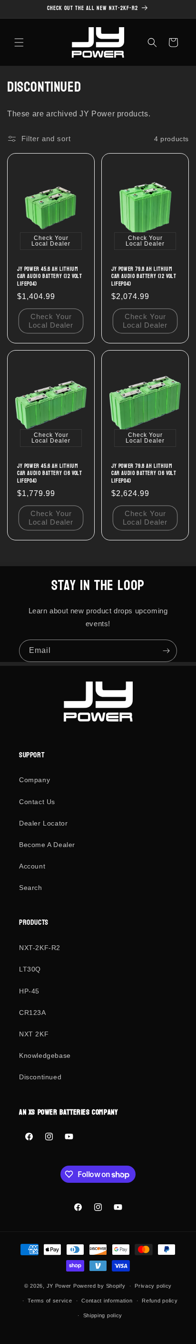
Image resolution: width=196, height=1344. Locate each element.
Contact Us (37, 802)
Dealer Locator (43, 823)
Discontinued (40, 1077)
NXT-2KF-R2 (39, 947)
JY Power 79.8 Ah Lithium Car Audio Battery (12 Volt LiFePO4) (143, 277)
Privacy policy (153, 1286)
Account (32, 866)
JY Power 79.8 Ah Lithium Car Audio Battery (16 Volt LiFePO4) (143, 474)
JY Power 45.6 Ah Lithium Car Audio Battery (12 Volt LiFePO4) (49, 277)
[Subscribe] (166, 651)
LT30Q (30, 969)
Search (30, 887)
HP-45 (29, 991)
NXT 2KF (34, 1034)
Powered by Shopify (99, 1286)
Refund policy (159, 1300)
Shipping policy (103, 1315)
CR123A (32, 1012)
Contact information (106, 1300)
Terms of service (50, 1300)
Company (34, 780)
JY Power (59, 1286)
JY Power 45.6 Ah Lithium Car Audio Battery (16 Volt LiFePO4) (49, 474)
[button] (19, 42)
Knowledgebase (45, 1055)
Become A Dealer (47, 844)
